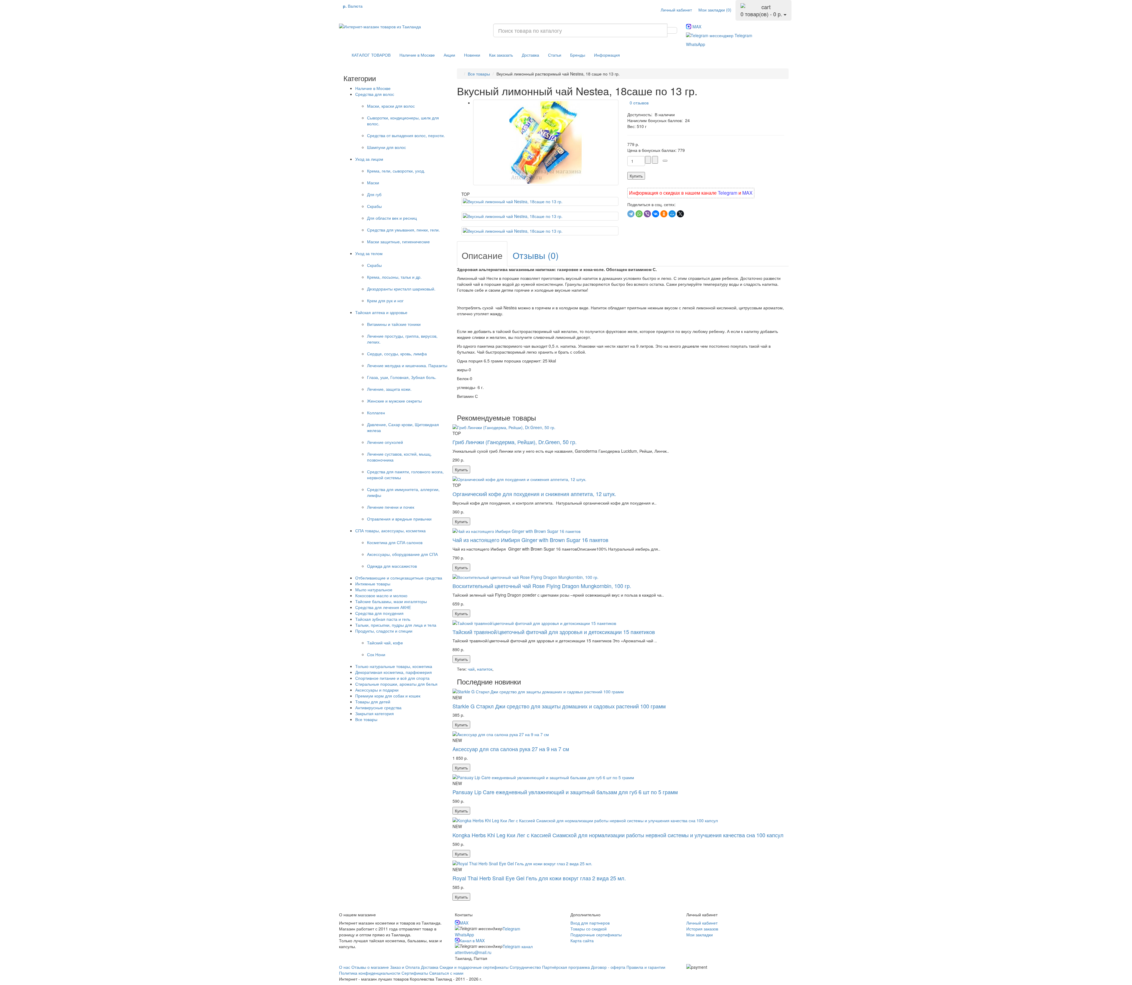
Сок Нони (376, 654)
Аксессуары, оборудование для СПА (402, 554)
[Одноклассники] (663, 213)
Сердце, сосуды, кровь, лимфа (397, 354)
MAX (696, 26)
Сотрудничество (525, 967)
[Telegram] (630, 213)
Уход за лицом (369, 159)
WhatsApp (695, 44)
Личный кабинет (702, 923)
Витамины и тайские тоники (394, 324)
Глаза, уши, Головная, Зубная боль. (401, 377)
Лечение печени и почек (390, 507)
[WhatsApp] (639, 213)
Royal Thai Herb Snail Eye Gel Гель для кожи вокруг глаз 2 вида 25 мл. (539, 878)
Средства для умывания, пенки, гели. (403, 230)
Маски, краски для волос (391, 106)
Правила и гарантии (645, 967)
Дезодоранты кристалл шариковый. (401, 289)
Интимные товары (372, 584)
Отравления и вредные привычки (399, 519)
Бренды (577, 55)
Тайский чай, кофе (385, 643)
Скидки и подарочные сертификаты (474, 967)
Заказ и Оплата (405, 967)
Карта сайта (582, 940)
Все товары (366, 719)
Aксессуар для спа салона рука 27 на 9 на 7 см (511, 749)
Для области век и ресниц (392, 218)
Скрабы (374, 206)
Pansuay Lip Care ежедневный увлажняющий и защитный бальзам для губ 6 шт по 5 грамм (565, 792)
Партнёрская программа (566, 967)
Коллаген (376, 413)
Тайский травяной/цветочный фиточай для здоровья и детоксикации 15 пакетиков (554, 632)
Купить (636, 176)
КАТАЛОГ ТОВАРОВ (369, 55)
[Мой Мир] (672, 213)
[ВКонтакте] (655, 213)
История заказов (702, 929)
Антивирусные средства (378, 707)
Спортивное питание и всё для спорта (392, 678)
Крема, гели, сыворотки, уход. (396, 171)
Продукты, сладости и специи (383, 631)
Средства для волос (374, 94)
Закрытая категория (374, 713)
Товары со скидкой (588, 929)
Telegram (742, 35)
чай (471, 669)
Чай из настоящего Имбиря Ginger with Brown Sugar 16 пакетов (530, 540)
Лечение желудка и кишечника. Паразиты (407, 365)
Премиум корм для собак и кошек (387, 696)
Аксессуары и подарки (377, 690)
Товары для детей (372, 702)
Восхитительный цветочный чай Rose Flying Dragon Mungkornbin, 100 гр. (542, 586)
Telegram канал (518, 946)
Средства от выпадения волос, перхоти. (406, 135)
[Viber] (647, 213)
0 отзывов (638, 103)
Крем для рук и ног (385, 300)
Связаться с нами (446, 973)
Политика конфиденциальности (370, 973)
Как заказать (501, 55)
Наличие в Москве (417, 55)
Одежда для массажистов (392, 566)
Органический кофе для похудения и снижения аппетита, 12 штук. (534, 494)
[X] (680, 213)
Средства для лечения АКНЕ (383, 607)
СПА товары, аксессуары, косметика (390, 530)
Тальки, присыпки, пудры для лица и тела (395, 625)
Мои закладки (699, 935)
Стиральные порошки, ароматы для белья (396, 684)
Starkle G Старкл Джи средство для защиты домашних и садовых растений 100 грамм (559, 706)
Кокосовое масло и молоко (381, 595)
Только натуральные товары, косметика (393, 666)
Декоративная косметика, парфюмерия (393, 672)
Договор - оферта (608, 967)
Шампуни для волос (386, 147)
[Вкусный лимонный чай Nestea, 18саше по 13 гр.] (545, 142)
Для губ (374, 194)
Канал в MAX (472, 940)
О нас (344, 967)
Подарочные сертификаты (596, 935)
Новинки (472, 55)
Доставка (530, 55)
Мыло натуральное (373, 589)
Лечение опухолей (385, 442)
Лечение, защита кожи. (389, 389)
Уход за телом (369, 253)
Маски (373, 182)
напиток (484, 669)
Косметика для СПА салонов (394, 542)
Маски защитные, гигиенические (398, 241)
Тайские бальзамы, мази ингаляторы (391, 601)
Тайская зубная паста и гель (382, 619)
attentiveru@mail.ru (473, 952)
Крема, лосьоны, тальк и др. (394, 277)
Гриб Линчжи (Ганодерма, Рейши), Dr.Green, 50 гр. (515, 442)
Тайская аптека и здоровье (381, 312)
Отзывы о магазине (370, 967)
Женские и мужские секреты (394, 401)
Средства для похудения (379, 613)
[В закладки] (665, 161)
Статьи (554, 55)
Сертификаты (415, 973)
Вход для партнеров (590, 923)
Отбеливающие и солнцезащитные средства (398, 578)
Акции (449, 55)
